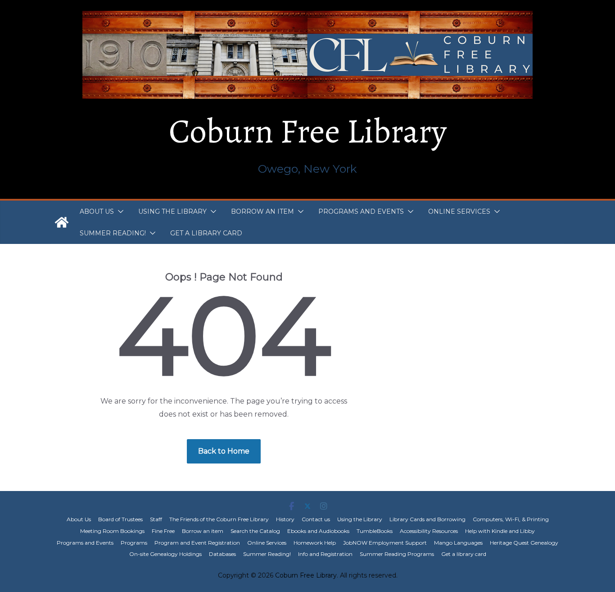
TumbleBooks (375, 531)
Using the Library (172, 211)
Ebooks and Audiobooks (318, 531)
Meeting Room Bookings (112, 531)
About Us (97, 211)
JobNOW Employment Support (385, 542)
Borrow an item (262, 211)
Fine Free (163, 531)
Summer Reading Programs (397, 554)
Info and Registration (325, 554)
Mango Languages (458, 542)
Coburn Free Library (308, 131)
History (285, 519)
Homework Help (315, 542)
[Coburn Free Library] (61, 222)
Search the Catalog (255, 531)
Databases (222, 554)
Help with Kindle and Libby (500, 531)
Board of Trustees (120, 519)
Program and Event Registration (197, 542)
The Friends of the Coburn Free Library (219, 519)
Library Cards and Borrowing (427, 519)
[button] (119, 211)
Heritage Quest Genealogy (524, 542)
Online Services (459, 211)
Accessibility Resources (429, 531)
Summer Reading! (113, 233)
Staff (156, 519)
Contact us (316, 519)
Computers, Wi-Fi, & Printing (511, 519)
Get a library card (206, 233)
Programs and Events (361, 211)
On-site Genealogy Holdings (165, 554)
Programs (134, 542)
